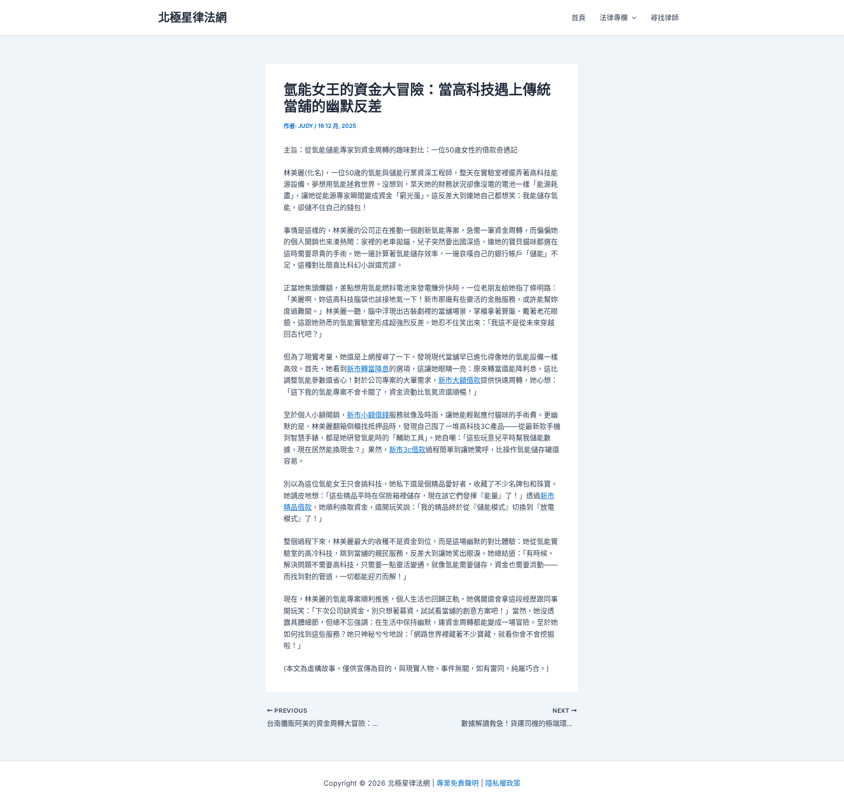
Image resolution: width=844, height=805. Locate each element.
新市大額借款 (459, 380)
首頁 (578, 17)
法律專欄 (614, 17)
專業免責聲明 (458, 783)
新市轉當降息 (368, 368)
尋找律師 (665, 17)
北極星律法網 (192, 17)
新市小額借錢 (368, 414)
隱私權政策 (502, 783)
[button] (632, 17)
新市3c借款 (407, 449)
